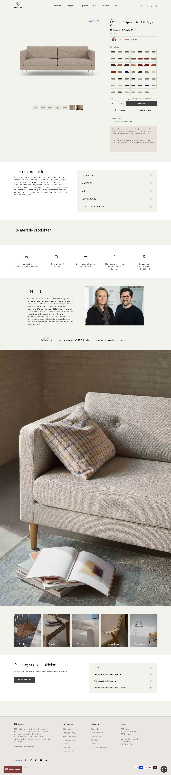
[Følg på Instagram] (30, 760)
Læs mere (56, 266)
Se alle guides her (24, 680)
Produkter (57, 6)
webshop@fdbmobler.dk (130, 739)
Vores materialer (97, 733)
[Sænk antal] (112, 103)
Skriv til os (140, 266)
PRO (115, 6)
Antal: (112, 99)
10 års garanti (68, 729)
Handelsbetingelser (70, 740)
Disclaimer (95, 740)
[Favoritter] (151, 6)
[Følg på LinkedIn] (46, 760)
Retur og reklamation (70, 736)
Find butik (106, 6)
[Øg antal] (121, 103)
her (33, 747)
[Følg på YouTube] (40, 760)
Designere (70, 6)
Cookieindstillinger (69, 751)
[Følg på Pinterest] (35, 760)
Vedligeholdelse (96, 736)
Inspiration (84, 6)
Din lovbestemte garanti (99, 748)
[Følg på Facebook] (25, 760)
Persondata (67, 748)
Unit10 (112, 19)
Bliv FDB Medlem (123, 40)
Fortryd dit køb (96, 744)
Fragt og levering (69, 733)
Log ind (134, 40)
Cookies (66, 744)
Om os (94, 6)
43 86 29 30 (146, 269)
